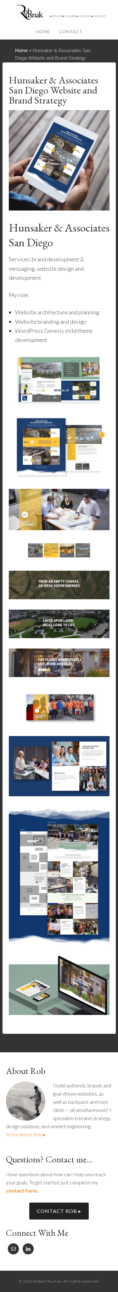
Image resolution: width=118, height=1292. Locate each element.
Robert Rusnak (59, 12)
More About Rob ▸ (26, 1134)
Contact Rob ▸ (59, 1211)
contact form (21, 1190)
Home (21, 50)
